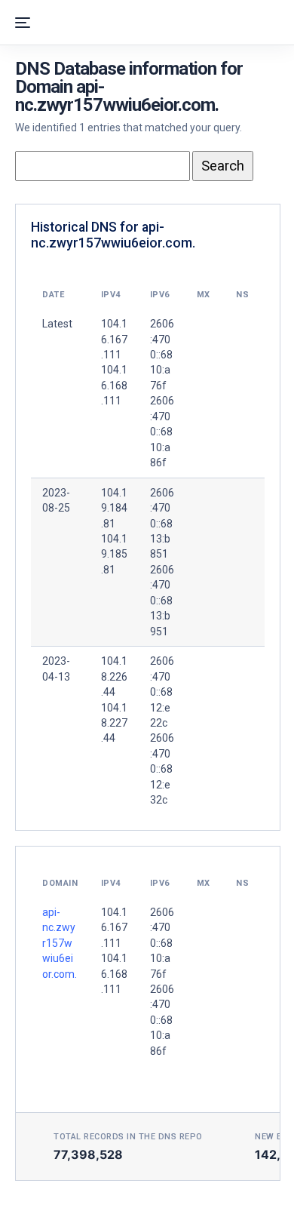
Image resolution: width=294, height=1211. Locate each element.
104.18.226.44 (114, 676)
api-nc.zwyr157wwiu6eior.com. (59, 943)
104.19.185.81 (114, 554)
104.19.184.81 (114, 508)
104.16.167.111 (114, 927)
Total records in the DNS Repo (128, 1137)
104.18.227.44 (114, 723)
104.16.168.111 (114, 973)
